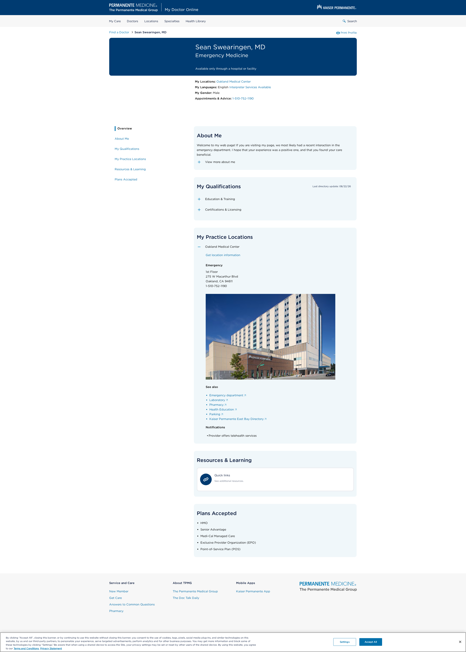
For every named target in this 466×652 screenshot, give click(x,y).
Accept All (371, 642)
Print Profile (349, 32)
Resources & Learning (130, 169)
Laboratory (217, 400)
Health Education (221, 409)
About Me (122, 138)
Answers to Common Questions (132, 604)
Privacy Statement (51, 648)
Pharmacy (216, 404)
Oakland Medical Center (233, 81)
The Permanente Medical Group (195, 591)
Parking (214, 414)
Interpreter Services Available (250, 87)
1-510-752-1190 (243, 98)
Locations (151, 21)
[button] (275, 162)
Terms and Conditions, (26, 648)
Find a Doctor (119, 32)
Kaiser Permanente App (253, 591)
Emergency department (226, 395)
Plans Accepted (126, 179)
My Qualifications (127, 149)
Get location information (223, 255)
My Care (115, 21)
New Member (118, 591)
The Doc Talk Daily (186, 598)
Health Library (196, 21)
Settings (345, 642)
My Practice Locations (130, 159)
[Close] (460, 642)
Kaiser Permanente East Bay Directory (236, 419)
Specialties (171, 21)
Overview (124, 128)
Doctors (132, 21)
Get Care (115, 598)
